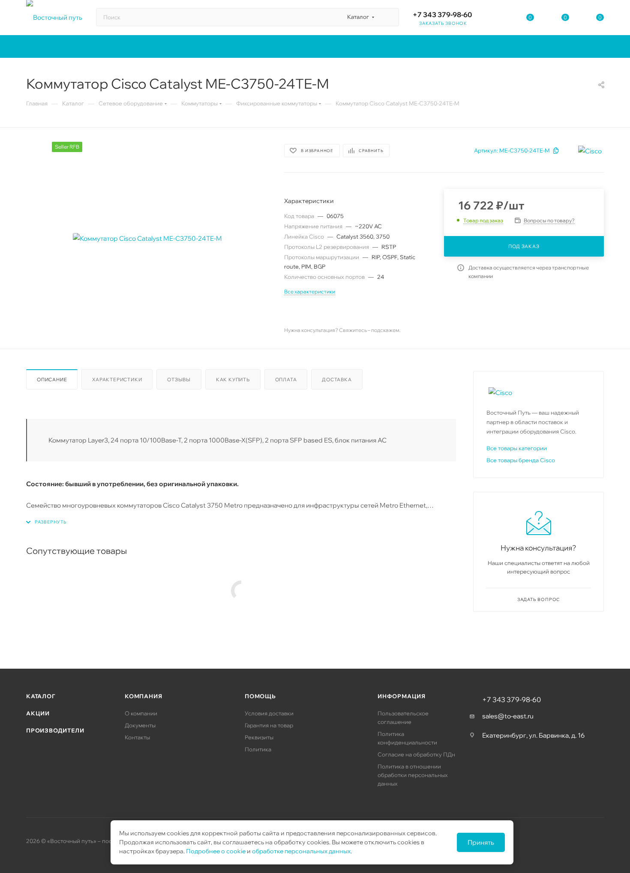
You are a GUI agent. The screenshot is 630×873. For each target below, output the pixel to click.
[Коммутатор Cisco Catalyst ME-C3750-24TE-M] (147, 238)
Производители (55, 730)
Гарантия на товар (269, 725)
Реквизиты (259, 737)
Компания (143, 696)
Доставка (336, 380)
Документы (140, 725)
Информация (402, 696)
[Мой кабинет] (495, 19)
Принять (481, 842)
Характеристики (117, 380)
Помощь (260, 696)
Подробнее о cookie (216, 851)
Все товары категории (516, 448)
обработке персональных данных (301, 851)
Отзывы (179, 380)
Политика (258, 749)
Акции (38, 713)
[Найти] (388, 17)
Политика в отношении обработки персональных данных (413, 775)
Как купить (233, 380)
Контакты (137, 737)
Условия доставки (269, 713)
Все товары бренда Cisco (520, 460)
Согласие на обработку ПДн (416, 754)
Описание (52, 380)
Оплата (286, 380)
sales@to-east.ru (508, 716)
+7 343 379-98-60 (442, 14)
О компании (141, 713)
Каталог (40, 696)
